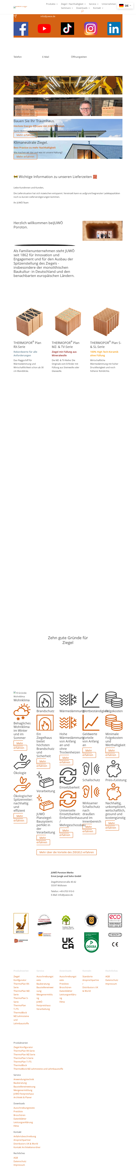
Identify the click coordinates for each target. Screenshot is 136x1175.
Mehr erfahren (25, 92)
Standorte (87, 976)
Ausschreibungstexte (24, 1107)
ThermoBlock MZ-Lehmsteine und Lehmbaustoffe (38, 1068)
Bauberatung (43, 983)
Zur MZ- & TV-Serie (66, 378)
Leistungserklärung (23, 1122)
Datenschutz (111, 980)
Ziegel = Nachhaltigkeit (72, 4)
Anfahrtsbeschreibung (25, 1136)
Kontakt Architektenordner (27, 1147)
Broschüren (65, 987)
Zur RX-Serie (23, 378)
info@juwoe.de (48, 16)
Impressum (111, 983)
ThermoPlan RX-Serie (24, 1050)
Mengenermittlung (23, 1090)
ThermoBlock (20, 1012)
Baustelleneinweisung (24, 1086)
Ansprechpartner (22, 1140)
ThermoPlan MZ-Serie (24, 1054)
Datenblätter (66, 990)
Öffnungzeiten (79, 56)
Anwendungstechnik (24, 1079)
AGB (107, 976)
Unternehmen (109, 4)
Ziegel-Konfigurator (23, 1047)
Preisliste (64, 983)
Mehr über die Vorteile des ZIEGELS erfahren (66, 852)
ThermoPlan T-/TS (22, 1061)
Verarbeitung (43, 1009)
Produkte (50, 4)
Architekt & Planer (23, 1097)
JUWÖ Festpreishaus (24, 1093)
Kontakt (97, 8)
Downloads (82, 8)
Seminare (66, 8)
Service (92, 4)
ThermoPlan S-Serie (23, 1058)
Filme (62, 1001)
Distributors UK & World (26, 1143)
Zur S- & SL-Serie (103, 378)
